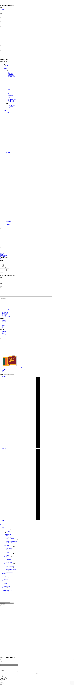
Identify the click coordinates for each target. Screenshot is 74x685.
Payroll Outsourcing (3, 252)
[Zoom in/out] (3, 683)
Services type (2, 679)
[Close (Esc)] (0, 683)
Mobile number (2, 677)
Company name (3, 678)
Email (1, 676)
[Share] (1, 683)
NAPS (1, 258)
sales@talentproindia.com (4, 9)
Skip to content (2, 0)
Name (1, 675)
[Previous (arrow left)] (0, 684)
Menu (1, 524)
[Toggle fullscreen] (2, 683)
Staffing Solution (3, 253)
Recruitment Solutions (4, 257)
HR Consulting (2, 256)
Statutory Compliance (3, 255)
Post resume (8, 152)
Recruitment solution (8, 91)
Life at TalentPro (8, 221)
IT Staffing (2, 254)
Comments (2, 681)
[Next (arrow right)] (1, 684)
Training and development (9, 97)
